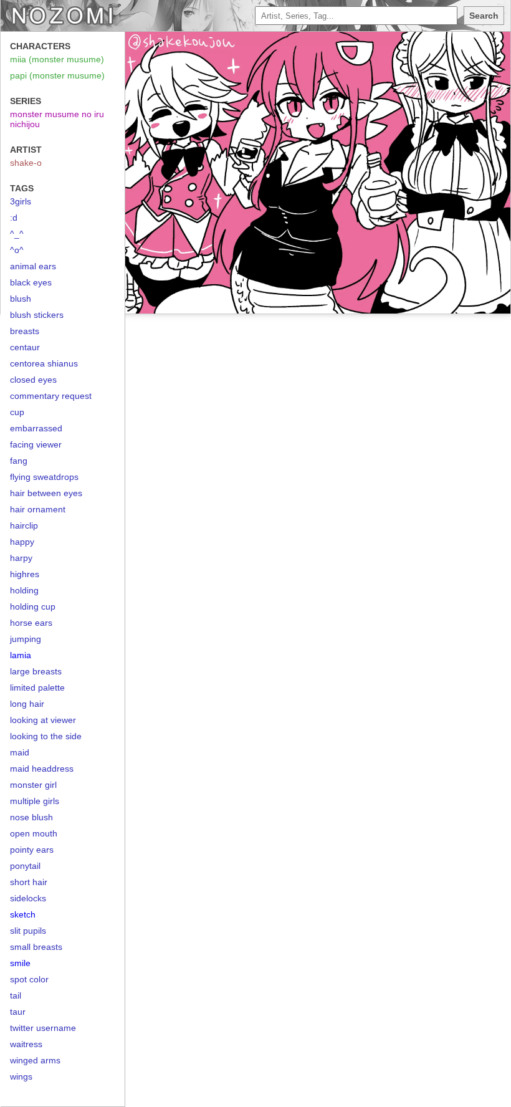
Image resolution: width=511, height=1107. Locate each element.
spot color (29, 979)
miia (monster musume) (57, 59)
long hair (27, 704)
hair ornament (37, 509)
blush (20, 299)
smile (20, 963)
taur (18, 1012)
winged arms (35, 1060)
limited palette (37, 687)
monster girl (33, 785)
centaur (25, 347)
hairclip (24, 525)
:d (13, 218)
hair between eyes (46, 493)
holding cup (32, 606)
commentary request (51, 396)
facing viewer (36, 444)
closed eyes (33, 380)
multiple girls (34, 801)
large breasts (36, 671)
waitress (26, 1044)
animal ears (33, 266)
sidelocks (28, 898)
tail (15, 995)
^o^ (17, 250)
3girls (20, 201)
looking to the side (46, 736)
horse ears (31, 623)
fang (18, 461)
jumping (25, 639)
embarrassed (36, 428)
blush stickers (37, 315)
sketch (23, 914)
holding (24, 590)
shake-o (26, 163)
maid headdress (42, 769)
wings (21, 1076)
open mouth (33, 833)
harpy (21, 558)
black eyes (31, 282)
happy (22, 542)
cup (17, 412)
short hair (28, 882)
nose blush (31, 817)
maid (19, 752)
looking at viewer (43, 720)
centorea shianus (44, 363)
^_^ (17, 234)
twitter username (43, 1028)
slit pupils (28, 931)
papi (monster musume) (57, 75)
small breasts (36, 947)
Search (484, 16)
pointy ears (32, 850)
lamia (20, 655)
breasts (24, 331)
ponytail (25, 866)
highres (24, 574)
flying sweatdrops (44, 477)
